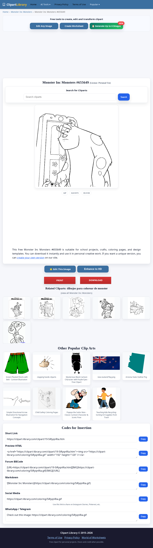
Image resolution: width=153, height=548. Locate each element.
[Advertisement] (76, 55)
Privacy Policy (61, 4)
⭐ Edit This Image (60, 269)
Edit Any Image (44, 26)
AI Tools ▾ (45, 4)
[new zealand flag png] (106, 363)
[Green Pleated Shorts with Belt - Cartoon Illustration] (16, 363)
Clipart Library (69, 532)
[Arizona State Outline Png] (136, 363)
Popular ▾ (95, 4)
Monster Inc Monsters (21, 11)
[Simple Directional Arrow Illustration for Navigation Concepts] (16, 398)
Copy (143, 439)
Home (33, 4)
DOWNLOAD (95, 280)
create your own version (30, 257)
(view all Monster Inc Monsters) (76, 293)
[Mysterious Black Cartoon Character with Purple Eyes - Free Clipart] (76, 363)
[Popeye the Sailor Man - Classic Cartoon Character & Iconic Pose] (76, 398)
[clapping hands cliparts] (46, 363)
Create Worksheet (74, 26)
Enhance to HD (93, 269)
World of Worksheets (94, 537)
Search (124, 97)
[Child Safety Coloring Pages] (46, 398)
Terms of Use (79, 4)
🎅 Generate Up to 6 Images (107, 25)
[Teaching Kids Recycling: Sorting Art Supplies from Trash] (106, 398)
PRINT (59, 280)
